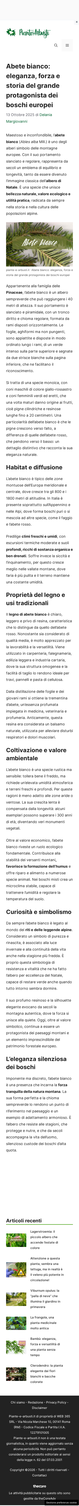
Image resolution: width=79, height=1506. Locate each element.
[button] (56, 45)
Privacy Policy (56, 1402)
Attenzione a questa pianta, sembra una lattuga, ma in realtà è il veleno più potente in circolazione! (47, 1269)
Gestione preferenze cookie (61, 1502)
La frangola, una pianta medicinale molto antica (43, 1322)
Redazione (35, 1402)
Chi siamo (18, 1402)
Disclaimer (39, 1408)
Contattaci (39, 1475)
